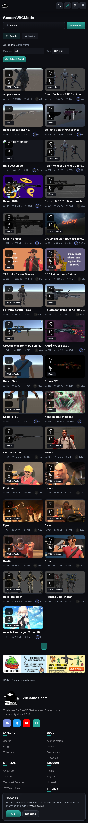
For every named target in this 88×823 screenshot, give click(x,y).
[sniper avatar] (23, 84)
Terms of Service (13, 782)
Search (7, 741)
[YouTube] (26, 723)
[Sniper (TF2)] (23, 407)
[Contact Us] (36, 723)
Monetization (55, 741)
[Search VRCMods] (59, 5)
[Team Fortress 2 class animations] (65, 156)
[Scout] (65, 551)
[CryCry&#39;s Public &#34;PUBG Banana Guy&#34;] (65, 229)
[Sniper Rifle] (23, 191)
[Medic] (65, 442)
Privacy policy (35, 806)
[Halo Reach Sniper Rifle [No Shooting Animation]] (65, 300)
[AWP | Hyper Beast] (65, 336)
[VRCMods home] (5, 5)
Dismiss (30, 814)
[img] (44, 664)
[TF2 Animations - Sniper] (65, 264)
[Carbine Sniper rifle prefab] (65, 120)
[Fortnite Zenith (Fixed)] (23, 300)
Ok (13, 814)
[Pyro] (23, 515)
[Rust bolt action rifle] (23, 120)
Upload (51, 782)
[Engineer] (23, 478)
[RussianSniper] (23, 587)
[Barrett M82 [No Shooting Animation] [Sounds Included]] (65, 191)
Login (50, 771)
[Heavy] (65, 478)
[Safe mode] (67, 5)
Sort (48, 51)
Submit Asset (17, 59)
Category (7, 51)
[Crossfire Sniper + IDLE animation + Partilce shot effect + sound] (23, 336)
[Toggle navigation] (82, 5)
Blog (6, 746)
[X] (17, 723)
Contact (8, 776)
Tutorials (8, 752)
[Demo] (65, 515)
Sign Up (51, 776)
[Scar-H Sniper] (23, 229)
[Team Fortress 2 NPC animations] (65, 84)
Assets (13, 35)
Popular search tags (23, 680)
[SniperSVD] (65, 371)
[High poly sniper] (23, 156)
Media (31, 35)
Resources (53, 752)
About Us (8, 771)
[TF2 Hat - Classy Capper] (23, 264)
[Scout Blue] (23, 371)
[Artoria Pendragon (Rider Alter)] (23, 622)
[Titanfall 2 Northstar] (65, 587)
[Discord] (75, 5)
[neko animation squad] (65, 407)
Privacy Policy (11, 788)
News (50, 746)
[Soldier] (23, 551)
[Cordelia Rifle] (23, 442)
